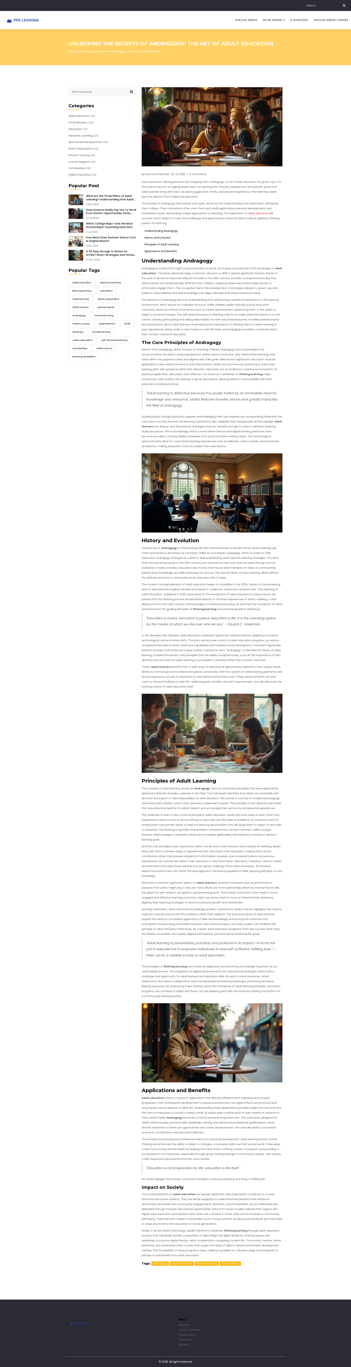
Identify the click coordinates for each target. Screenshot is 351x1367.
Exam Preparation (83, 148)
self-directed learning (114, 340)
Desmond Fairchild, (157, 174)
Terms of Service (189, 1330)
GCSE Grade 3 (274, 20)
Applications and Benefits (160, 251)
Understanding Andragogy (161, 231)
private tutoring (101, 332)
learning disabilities (83, 356)
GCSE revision (80, 307)
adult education (81, 282)
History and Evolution (157, 237)
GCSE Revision (81, 122)
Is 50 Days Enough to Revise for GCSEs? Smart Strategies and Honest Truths (110, 253)
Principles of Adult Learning (161, 244)
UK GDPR (183, 1345)
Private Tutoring (82, 155)
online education (82, 340)
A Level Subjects (82, 161)
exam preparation (108, 299)
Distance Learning (83, 135)
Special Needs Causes (331, 20)
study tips (78, 332)
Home (73, 51)
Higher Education (82, 174)
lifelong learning (82, 290)
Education (78, 129)
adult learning (80, 299)
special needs (105, 307)
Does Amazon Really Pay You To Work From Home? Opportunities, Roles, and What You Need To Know (111, 211)
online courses (81, 323)
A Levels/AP (299, 20)
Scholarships (79, 168)
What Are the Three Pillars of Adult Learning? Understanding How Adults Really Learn (110, 197)
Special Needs (246, 20)
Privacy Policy (186, 1335)
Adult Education (82, 115)
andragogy (79, 315)
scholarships (80, 348)
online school (104, 348)
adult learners (107, 323)
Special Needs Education (88, 142)
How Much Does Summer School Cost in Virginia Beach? (111, 239)
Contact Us (185, 1340)
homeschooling (104, 315)
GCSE (127, 323)
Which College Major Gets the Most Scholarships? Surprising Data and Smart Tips (109, 225)
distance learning (110, 282)
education (106, 290)
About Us (184, 1325)
